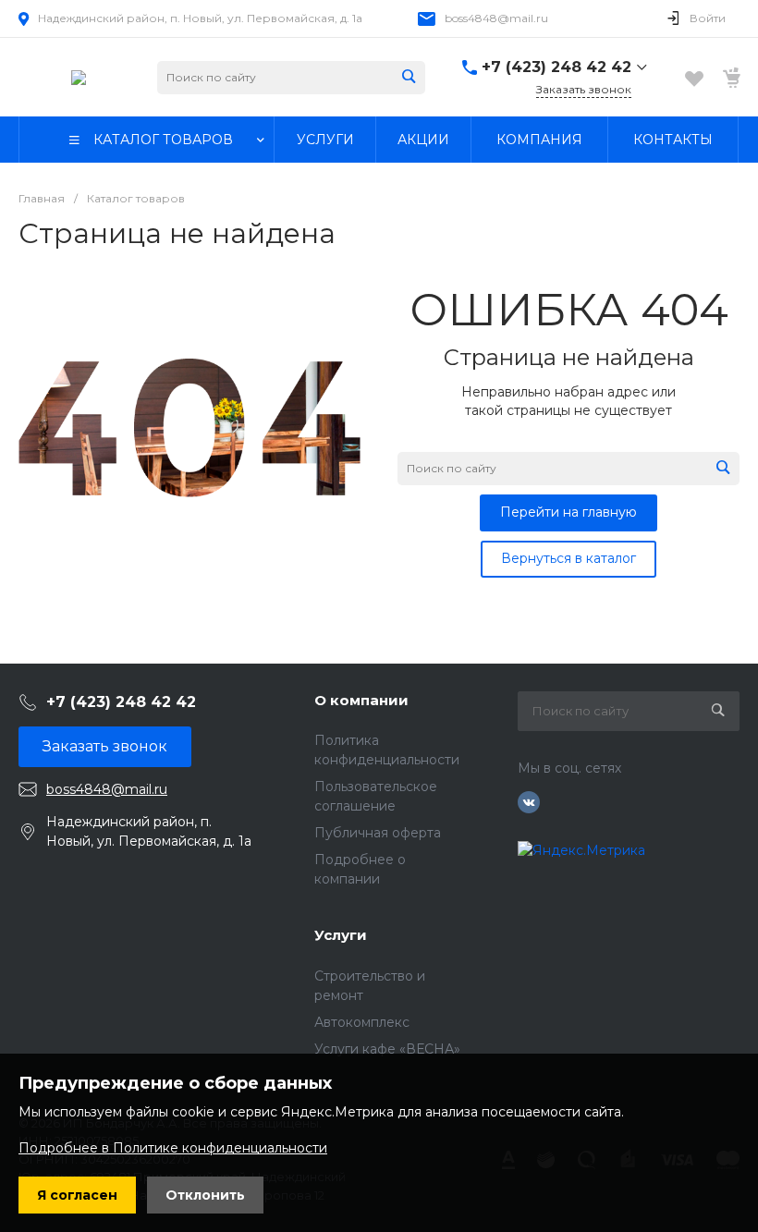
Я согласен (77, 1195)
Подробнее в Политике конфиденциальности (172, 1148)
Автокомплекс (362, 1022)
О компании (361, 700)
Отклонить (205, 1195)
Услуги (340, 935)
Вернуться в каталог (568, 558)
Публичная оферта (377, 832)
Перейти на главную (568, 512)
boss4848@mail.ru (496, 18)
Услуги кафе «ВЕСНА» (387, 1049)
